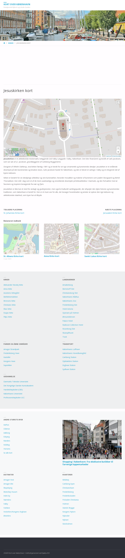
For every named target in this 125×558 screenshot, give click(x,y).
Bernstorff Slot (68, 289)
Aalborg (7, 433)
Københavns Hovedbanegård (74, 353)
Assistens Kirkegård (11, 293)
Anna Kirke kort (51, 256)
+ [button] (118, 148)
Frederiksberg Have (11, 353)
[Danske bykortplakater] (20, 152)
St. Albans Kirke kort (14, 256)
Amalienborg (67, 285)
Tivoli (64, 337)
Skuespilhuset (67, 333)
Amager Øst (8, 484)
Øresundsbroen (68, 317)
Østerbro (7, 516)
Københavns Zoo (69, 301)
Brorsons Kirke (9, 301)
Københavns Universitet (13, 393)
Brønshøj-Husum (10, 492)
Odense (7, 429)
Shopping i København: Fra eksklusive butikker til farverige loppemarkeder (87, 463)
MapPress (108, 156)
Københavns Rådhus (70, 297)
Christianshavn (68, 488)
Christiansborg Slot (70, 293)
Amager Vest (9, 480)
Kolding (7, 445)
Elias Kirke (7, 309)
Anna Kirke (8, 289)
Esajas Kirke (8, 313)
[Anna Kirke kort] (62, 239)
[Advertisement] (63, 66)
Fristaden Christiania (70, 500)
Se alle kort (8, 453)
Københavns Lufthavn (71, 349)
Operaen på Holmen (70, 313)
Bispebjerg (8, 488)
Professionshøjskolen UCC (14, 397)
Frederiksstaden (68, 496)
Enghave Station (68, 365)
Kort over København (17, 4)
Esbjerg (7, 437)
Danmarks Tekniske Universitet (16, 381)
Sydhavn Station (68, 369)
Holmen (65, 504)
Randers (7, 441)
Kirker (10, 43)
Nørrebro (7, 500)
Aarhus (6, 425)
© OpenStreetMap (116, 156)
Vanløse (7, 508)
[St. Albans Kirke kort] (22, 239)
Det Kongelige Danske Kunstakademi (18, 385)
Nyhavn (65, 520)
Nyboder (66, 516)
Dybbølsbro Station (70, 361)
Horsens (7, 449)
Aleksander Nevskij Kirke (13, 285)
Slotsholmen (67, 524)
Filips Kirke (8, 317)
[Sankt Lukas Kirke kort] (102, 239)
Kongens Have (9, 361)
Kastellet (7, 357)
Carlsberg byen (68, 484)
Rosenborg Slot (68, 329)
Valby (6, 504)
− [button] (118, 151)
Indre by (7, 496)
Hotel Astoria (67, 309)
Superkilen (8, 365)
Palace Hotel (67, 321)
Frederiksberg (68, 492)
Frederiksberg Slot (69, 305)
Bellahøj (65, 480)
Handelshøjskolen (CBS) (13, 389)
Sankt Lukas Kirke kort (95, 256)
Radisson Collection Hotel (72, 325)
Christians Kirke (10, 305)
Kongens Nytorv (68, 512)
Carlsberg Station (69, 357)
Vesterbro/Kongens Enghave (15, 512)
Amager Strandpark (11, 349)
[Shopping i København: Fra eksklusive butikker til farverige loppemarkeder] (92, 439)
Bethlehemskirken (11, 297)
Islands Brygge (68, 508)
